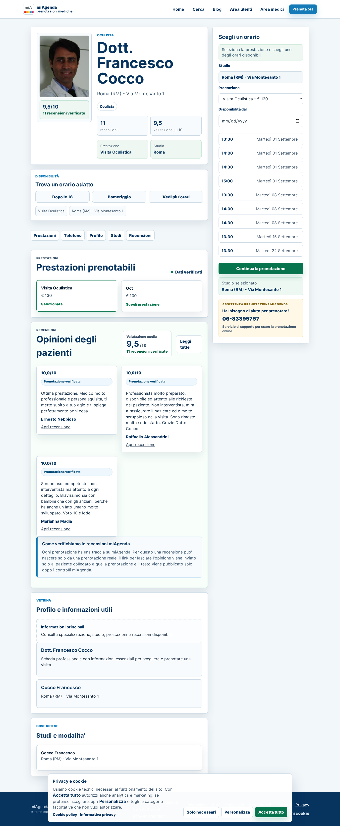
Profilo (96, 235)
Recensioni (140, 235)
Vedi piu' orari (176, 196)
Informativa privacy (98, 814)
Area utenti (241, 9)
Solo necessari (201, 812)
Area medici (272, 9)
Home (178, 9)
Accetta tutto (271, 812)
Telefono (73, 235)
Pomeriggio (119, 196)
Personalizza (237, 812)
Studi (116, 235)
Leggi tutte (185, 344)
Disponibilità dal (233, 109)
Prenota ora (303, 9)
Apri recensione (55, 426)
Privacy (302, 804)
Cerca (198, 9)
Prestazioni (45, 235)
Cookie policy (65, 814)
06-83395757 (240, 319)
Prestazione (229, 88)
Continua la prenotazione (260, 268)
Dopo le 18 (62, 196)
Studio (224, 66)
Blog (217, 9)
